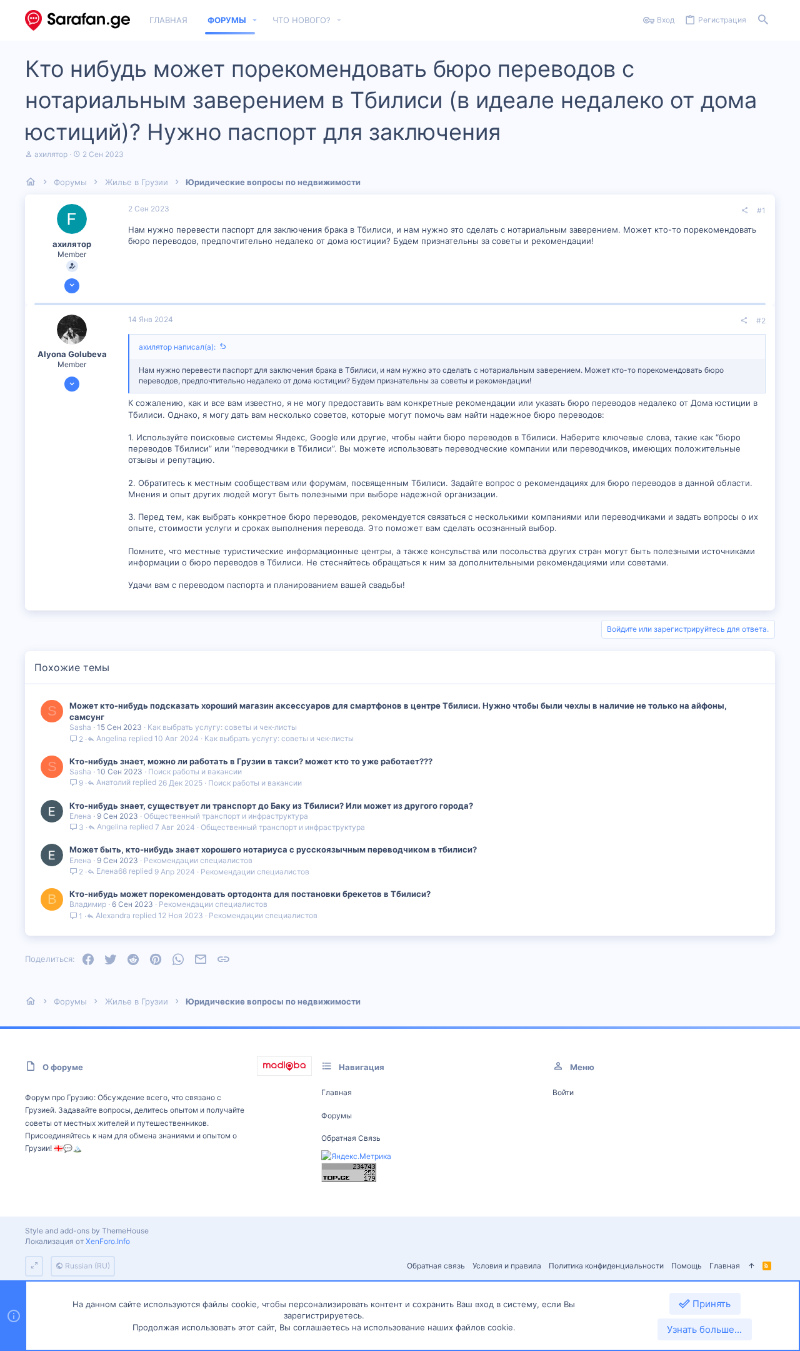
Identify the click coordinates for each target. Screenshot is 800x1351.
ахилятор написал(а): (177, 347)
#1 (761, 210)
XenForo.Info (108, 1241)
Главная (336, 1092)
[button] (255, 20)
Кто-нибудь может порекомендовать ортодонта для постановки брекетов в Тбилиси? (250, 894)
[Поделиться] (744, 210)
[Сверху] (751, 1266)
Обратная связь (351, 1138)
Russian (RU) (86, 1265)
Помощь (686, 1265)
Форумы (336, 1115)
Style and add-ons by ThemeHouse (87, 1230)
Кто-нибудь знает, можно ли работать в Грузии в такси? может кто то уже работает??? (250, 761)
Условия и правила (506, 1265)
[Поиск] (763, 20)
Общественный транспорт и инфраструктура (226, 816)
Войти (563, 1092)
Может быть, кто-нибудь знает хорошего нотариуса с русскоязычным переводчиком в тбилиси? (273, 849)
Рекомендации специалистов (198, 860)
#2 (761, 320)
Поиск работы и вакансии (195, 771)
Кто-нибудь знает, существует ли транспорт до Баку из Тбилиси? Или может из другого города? (271, 806)
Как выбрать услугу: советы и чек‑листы (222, 727)
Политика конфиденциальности (606, 1265)
